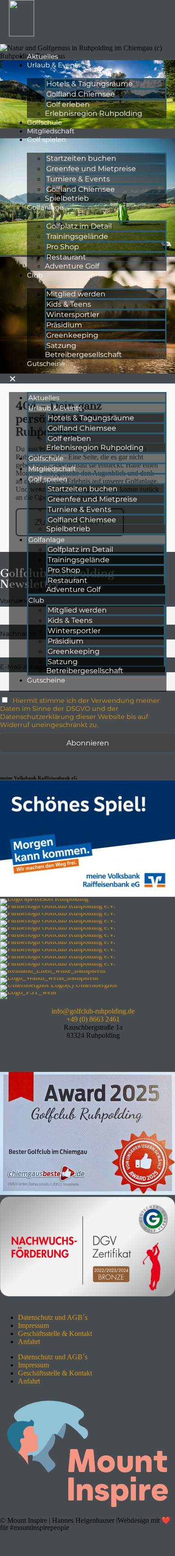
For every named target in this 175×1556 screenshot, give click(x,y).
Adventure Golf (72, 266)
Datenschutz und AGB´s (53, 1317)
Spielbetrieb (67, 198)
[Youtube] (59, 1051)
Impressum (33, 1325)
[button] (87, 379)
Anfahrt (29, 1341)
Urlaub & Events (53, 65)
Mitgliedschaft (50, 131)
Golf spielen (46, 139)
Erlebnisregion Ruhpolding (93, 113)
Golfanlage (45, 207)
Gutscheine (46, 363)
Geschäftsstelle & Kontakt (55, 1333)
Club (35, 275)
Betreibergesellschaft (83, 354)
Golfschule (44, 122)
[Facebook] (11, 1051)
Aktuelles (42, 56)
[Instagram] (35, 1051)
